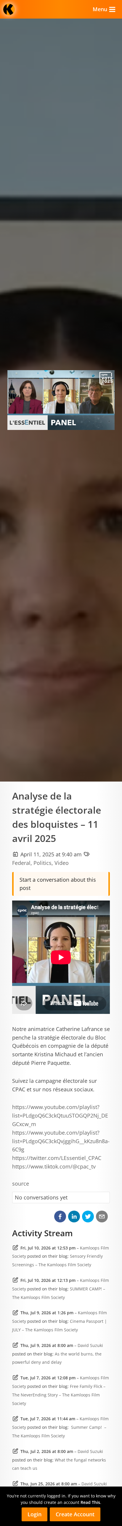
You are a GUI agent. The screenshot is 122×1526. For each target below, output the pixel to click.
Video (61, 862)
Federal (21, 862)
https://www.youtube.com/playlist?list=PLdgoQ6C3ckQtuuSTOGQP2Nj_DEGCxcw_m (60, 1115)
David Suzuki (90, 1345)
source (20, 1183)
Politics (42, 862)
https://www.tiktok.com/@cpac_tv (54, 1166)
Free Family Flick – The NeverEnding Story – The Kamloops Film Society (58, 1394)
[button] (60, 1216)
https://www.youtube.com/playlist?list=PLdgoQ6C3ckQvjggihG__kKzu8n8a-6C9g (61, 1141)
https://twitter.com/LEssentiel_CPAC (56, 1157)
